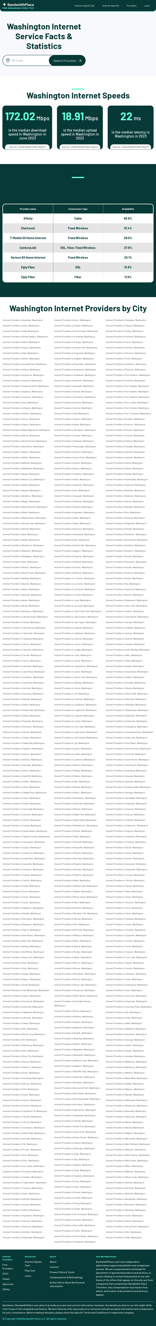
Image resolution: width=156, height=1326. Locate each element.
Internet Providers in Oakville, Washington (73, 1121)
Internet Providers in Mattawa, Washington (74, 858)
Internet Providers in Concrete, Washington (23, 814)
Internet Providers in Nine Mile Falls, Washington (76, 1071)
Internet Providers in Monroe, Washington (73, 968)
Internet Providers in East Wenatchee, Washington (26, 990)
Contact (54, 1266)
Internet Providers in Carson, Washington (22, 660)
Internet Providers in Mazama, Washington (73, 864)
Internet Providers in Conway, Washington (22, 825)
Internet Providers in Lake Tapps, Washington (75, 622)
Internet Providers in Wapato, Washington (125, 1089)
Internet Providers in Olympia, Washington (73, 1164)
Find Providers (7, 1266)
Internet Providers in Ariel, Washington (20, 402)
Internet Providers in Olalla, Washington (72, 1154)
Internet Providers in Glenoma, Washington (22, 1221)
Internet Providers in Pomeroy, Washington (125, 380)
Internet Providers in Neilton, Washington (73, 1044)
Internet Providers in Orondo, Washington (73, 1192)
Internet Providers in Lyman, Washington (73, 748)
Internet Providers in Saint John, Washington (126, 605)
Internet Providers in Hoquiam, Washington (74, 441)
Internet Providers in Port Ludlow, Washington (127, 402)
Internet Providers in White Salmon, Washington (128, 1155)
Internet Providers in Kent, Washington (72, 539)
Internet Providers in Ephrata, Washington (22, 1083)
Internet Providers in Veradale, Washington (125, 1056)
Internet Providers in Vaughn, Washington (125, 1050)
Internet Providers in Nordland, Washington (74, 1082)
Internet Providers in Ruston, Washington (125, 594)
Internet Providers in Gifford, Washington (22, 1210)
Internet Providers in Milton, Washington (72, 940)
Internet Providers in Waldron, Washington (125, 1072)
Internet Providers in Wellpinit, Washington (125, 1133)
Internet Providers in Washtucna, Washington (126, 1105)
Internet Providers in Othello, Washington (73, 1208)
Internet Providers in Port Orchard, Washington (127, 408)
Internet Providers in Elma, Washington (21, 1050)
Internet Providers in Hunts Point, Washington (75, 457)
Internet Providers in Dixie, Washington (20, 962)
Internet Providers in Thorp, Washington (124, 908)
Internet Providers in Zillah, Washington (124, 1237)
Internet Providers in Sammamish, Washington (127, 616)
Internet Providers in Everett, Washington (22, 1100)
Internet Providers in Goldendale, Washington (23, 1237)
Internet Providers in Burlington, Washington (23, 611)
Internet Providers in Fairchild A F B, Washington (25, 1111)
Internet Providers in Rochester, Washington (126, 534)
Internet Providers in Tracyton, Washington (125, 951)
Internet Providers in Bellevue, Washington (22, 463)
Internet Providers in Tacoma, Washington (125, 875)
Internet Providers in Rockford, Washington (125, 545)
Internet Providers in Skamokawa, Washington (127, 710)
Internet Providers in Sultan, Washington (124, 847)
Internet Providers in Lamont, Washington (73, 644)
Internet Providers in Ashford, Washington (22, 413)
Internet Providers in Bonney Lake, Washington (24, 523)
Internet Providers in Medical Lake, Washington (76, 886)
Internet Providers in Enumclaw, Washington (23, 1078)
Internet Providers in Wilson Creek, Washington (127, 1177)
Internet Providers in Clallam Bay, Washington (24, 743)
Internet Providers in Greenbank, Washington (75, 375)
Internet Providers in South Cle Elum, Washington (128, 748)
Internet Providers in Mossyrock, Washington (74, 990)
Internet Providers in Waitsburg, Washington (126, 1067)
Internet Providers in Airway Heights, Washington (25, 336)
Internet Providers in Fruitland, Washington (23, 1188)
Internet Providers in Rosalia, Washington (125, 567)
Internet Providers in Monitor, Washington (73, 962)
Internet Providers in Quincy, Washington (124, 463)
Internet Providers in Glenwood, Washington (23, 1226)
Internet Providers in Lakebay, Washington (73, 627)
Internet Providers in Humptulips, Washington (75, 446)
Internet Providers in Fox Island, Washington (23, 1171)
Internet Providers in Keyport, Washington (73, 550)
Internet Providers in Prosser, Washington (125, 435)
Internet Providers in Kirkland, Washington (73, 561)
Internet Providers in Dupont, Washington (22, 979)
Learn (147, 5)
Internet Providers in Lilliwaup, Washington (74, 682)
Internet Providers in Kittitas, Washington (73, 567)
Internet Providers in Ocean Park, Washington (75, 1132)
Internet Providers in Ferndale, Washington (22, 1138)
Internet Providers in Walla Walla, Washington (127, 1078)
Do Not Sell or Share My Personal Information (67, 1284)
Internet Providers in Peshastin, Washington (126, 364)
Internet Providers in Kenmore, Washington (74, 529)
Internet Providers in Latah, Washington (72, 655)
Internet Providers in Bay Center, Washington (23, 446)
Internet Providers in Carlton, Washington (22, 644)
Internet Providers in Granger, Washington (73, 342)
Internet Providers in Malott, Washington (73, 792)
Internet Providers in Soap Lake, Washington (126, 737)
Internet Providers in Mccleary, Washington (73, 869)
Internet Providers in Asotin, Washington (21, 419)
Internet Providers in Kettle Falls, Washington (75, 545)
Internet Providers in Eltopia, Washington (22, 1061)
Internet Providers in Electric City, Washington (24, 1034)
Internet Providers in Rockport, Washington (126, 550)
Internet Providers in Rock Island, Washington (127, 539)
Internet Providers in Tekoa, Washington (124, 891)
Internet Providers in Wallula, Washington (125, 1083)
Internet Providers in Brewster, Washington (23, 550)
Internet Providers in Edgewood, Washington (23, 1012)
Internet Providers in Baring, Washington (21, 435)
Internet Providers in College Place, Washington (25, 792)
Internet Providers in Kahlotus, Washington (74, 501)
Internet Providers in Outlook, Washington (73, 1219)
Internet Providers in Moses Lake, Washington (75, 984)
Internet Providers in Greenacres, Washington (75, 369)
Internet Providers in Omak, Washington (72, 1170)
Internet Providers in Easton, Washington (22, 995)
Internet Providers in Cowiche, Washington (22, 875)
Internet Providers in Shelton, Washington (125, 677)
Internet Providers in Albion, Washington (21, 342)
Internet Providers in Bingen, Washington (21, 501)
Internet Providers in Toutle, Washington (124, 946)
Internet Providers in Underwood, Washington (127, 984)
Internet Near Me (110, 5)
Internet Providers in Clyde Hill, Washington (22, 776)
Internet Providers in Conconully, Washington (23, 809)
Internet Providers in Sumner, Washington (125, 858)
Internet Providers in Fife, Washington (20, 1144)
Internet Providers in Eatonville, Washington (23, 1006)
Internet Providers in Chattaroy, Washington (23, 693)
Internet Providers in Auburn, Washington (22, 424)
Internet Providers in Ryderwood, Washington (126, 600)
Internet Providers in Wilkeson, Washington (125, 1171)
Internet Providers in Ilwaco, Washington (73, 468)
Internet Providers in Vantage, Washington (125, 1039)
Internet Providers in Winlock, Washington (125, 1182)
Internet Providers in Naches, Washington (73, 1022)
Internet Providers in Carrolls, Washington (22, 655)
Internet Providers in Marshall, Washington (73, 842)
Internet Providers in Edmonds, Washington (23, 1017)
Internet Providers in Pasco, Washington (124, 342)
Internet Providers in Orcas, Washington (72, 1181)
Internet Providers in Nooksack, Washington (74, 1077)
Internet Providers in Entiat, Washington (21, 1072)
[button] (67, 60)
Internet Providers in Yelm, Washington (123, 1232)
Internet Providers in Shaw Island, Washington (127, 671)
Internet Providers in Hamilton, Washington (74, 380)
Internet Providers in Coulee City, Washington (23, 853)
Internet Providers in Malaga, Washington (73, 770)
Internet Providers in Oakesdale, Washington (74, 1115)
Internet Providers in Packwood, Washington (75, 1241)
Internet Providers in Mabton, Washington (73, 765)
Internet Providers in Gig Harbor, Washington (23, 1215)
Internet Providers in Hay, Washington (71, 413)
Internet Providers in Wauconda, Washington (126, 1116)
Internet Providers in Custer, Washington (21, 902)
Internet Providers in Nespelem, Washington (74, 1049)
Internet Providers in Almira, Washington (21, 358)
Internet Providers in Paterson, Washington (126, 353)
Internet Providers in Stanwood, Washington (126, 803)
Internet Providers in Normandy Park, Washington (77, 1088)
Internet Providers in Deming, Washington (22, 946)
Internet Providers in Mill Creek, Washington (74, 930)
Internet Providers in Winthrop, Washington (126, 1188)
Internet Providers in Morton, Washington (73, 979)
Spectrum (8, 1284)
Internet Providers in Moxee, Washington (72, 1011)
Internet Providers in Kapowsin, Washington (74, 512)
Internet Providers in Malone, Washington (73, 787)
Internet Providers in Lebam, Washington (73, 671)
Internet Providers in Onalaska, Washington (74, 1175)
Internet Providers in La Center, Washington (74, 578)
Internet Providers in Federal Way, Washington (24, 1133)
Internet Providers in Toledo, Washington (124, 924)
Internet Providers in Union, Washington (124, 990)
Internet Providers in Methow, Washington (73, 919)
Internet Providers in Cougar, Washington (22, 847)
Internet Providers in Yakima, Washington (125, 1221)
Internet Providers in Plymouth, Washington (126, 369)
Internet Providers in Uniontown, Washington (126, 1001)
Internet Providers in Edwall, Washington (21, 1023)
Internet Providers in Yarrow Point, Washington (127, 1226)
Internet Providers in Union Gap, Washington (126, 995)
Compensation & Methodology (66, 1277)
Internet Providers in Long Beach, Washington (75, 704)
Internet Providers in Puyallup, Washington (125, 446)
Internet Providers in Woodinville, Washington (126, 1199)
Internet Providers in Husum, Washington (73, 463)
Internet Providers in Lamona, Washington (73, 638)
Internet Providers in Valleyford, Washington (126, 1028)
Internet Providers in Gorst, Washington (72, 320)
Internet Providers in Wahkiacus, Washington (126, 1061)
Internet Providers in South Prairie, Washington (127, 759)
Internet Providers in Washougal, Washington (126, 1100)
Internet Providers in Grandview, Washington (74, 336)
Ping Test (30, 1270)
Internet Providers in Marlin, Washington (72, 836)
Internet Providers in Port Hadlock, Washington (127, 397)
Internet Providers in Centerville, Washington (23, 682)
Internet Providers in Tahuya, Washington (125, 886)
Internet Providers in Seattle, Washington (125, 638)
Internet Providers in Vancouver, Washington (126, 1034)
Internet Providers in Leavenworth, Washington (76, 666)
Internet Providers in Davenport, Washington (23, 924)
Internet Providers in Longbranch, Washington (75, 710)
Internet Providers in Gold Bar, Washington (22, 1232)
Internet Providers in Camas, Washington (22, 622)
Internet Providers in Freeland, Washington (22, 1177)
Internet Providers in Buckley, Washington (22, 578)
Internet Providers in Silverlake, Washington (126, 704)
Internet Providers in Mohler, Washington (73, 957)
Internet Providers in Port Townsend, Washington (128, 413)
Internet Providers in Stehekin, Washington (125, 820)
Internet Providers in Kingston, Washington (74, 556)
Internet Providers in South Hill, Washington (126, 754)
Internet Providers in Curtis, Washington (21, 891)
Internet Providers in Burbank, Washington (22, 594)
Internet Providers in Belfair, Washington (21, 457)
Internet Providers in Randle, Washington (124, 474)
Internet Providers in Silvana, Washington (125, 688)
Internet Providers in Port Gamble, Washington (127, 391)
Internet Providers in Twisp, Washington (124, 979)
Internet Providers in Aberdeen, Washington (23, 320)
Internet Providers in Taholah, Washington (125, 880)
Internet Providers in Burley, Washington (21, 605)
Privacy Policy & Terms (62, 1272)
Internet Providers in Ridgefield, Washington (126, 523)
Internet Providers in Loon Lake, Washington (74, 726)
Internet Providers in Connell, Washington (22, 820)
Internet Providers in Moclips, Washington (73, 951)
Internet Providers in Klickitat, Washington (73, 572)
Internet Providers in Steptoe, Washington (125, 831)
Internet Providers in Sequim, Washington (125, 666)
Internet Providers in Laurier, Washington (73, 660)
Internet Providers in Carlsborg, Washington (23, 638)
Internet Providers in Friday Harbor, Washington (25, 1182)
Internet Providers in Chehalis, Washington (22, 699)
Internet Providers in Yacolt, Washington (124, 1215)
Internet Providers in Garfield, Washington (22, 1199)
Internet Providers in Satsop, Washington (125, 622)
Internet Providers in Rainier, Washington (124, 468)
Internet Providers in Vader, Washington (124, 1017)
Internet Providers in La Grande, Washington (74, 589)
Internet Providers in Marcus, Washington (73, 831)
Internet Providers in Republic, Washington (125, 507)
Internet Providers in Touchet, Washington (125, 940)
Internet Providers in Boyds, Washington (21, 539)
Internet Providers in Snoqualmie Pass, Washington (129, 732)
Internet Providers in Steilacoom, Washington (127, 825)
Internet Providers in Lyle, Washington (71, 743)
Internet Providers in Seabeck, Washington (125, 627)
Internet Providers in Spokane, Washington (125, 781)
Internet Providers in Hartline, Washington (73, 402)
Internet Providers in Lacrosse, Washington (74, 605)
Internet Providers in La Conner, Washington (74, 583)
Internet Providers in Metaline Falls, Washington (76, 913)
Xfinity (6, 1289)
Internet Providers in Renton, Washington (125, 501)
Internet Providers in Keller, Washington (72, 518)
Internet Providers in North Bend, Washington (75, 1093)
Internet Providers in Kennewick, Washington (74, 534)
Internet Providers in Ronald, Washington (125, 556)
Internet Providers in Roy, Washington (123, 583)
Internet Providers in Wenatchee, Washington (126, 1138)
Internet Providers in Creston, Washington (22, 880)
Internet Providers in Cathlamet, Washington (23, 677)
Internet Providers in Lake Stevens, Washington (76, 616)
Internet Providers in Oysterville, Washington (74, 1225)
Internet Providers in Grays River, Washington (75, 364)
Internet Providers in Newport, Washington (74, 1066)
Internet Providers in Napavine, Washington (74, 1027)
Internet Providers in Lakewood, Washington (74, 633)
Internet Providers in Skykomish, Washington (126, 715)
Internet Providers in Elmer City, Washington (23, 1056)
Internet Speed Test (85, 5)
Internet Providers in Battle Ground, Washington (25, 441)
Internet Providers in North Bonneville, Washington (77, 1099)
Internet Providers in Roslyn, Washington (124, 578)
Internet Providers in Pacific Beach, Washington (76, 1236)
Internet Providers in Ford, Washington (20, 1155)
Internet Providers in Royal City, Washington (126, 589)
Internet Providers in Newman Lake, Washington (76, 1060)
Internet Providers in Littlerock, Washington (74, 699)
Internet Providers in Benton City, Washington (24, 479)
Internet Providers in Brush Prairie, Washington (24, 572)
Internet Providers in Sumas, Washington (125, 853)
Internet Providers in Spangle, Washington (125, 776)
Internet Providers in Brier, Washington (20, 561)
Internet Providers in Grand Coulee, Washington (76, 331)
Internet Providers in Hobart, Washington (73, 419)
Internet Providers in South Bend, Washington (127, 743)
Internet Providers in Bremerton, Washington (23, 545)
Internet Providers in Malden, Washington (73, 776)
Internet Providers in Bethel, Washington (21, 485)
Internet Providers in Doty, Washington (20, 968)
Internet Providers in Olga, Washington (72, 1159)
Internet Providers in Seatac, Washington (125, 633)
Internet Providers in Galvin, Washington (21, 1193)
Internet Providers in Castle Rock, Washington (24, 671)
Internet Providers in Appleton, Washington (23, 391)
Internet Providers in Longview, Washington (74, 715)
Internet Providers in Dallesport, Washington (23, 908)
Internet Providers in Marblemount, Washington (76, 825)
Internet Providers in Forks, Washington (21, 1160)
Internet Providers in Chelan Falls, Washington (24, 710)
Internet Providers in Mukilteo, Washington (73, 1016)
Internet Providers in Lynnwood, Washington (74, 759)
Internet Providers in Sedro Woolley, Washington (128, 649)
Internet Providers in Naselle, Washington (73, 1033)
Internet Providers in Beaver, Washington (22, 452)
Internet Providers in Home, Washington (72, 424)
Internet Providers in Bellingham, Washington (23, 468)
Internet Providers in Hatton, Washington (73, 408)
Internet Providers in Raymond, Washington (126, 485)
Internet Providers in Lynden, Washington (73, 754)
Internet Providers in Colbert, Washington (22, 781)
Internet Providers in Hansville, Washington (74, 386)
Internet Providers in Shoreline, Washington (126, 682)
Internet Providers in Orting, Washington (72, 1203)
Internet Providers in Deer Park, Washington (23, 940)
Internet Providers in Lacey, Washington (72, 600)
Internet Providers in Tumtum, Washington (125, 968)
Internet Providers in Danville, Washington (22, 913)
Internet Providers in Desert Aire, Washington (23, 957)
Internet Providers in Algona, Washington (22, 347)
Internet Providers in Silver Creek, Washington (127, 693)
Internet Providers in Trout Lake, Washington (126, 957)
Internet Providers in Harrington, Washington (75, 397)
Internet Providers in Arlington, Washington (23, 408)
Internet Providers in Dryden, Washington (21, 973)
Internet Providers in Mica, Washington (72, 924)
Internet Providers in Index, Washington (72, 479)
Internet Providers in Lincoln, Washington (73, 688)
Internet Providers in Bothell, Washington (22, 529)
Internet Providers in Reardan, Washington (125, 490)
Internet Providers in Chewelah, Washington (23, 721)
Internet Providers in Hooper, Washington (73, 435)
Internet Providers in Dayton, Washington (22, 930)
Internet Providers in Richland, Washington (125, 518)
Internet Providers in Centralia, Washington (23, 688)
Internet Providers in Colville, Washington (22, 803)
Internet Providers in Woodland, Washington (126, 1204)
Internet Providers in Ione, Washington (71, 490)
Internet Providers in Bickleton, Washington (23, 496)
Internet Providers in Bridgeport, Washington (23, 556)
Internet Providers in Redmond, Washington (126, 496)
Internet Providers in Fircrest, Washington (22, 1149)
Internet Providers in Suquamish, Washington (126, 869)
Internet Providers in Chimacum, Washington (23, 726)
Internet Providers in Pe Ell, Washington (124, 358)
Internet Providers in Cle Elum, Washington (22, 759)
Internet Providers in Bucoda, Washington (22, 583)
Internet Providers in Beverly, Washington (22, 490)
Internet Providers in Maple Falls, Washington (75, 814)
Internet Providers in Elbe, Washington (20, 1028)
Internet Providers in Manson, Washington (73, 809)
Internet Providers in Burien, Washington (21, 600)
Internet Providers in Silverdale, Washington (126, 699)
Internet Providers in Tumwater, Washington (126, 973)
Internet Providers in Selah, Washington (124, 660)
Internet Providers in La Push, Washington (73, 594)
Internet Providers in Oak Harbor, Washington (75, 1110)
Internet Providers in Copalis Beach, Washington (25, 831)
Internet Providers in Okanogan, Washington (74, 1148)
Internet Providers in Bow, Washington (20, 534)
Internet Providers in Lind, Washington (72, 693)
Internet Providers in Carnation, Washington (23, 649)
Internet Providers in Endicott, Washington (22, 1067)
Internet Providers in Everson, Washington (22, 1105)
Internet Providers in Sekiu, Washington (124, 655)
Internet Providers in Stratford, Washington (126, 842)
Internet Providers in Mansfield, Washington (74, 803)
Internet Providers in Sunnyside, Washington (126, 864)
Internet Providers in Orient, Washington (72, 1186)
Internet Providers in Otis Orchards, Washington (76, 1214)
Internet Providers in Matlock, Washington (73, 853)
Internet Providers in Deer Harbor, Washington (24, 935)
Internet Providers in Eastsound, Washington (23, 1001)
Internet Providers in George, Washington (22, 1204)
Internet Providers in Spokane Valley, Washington (128, 787)
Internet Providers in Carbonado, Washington (24, 633)
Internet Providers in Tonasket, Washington (126, 930)
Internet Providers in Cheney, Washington (22, 715)
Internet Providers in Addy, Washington (21, 331)
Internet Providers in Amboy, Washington (21, 369)
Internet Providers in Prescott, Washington (125, 424)
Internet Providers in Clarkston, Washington (23, 748)
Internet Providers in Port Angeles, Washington (127, 386)
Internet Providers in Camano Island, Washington (25, 616)
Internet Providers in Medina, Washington (73, 891)
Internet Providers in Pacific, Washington (73, 1230)
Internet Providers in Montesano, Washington (75, 973)
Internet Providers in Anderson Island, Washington (26, 386)
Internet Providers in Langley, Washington (73, 649)
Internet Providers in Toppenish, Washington (126, 935)
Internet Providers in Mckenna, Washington (74, 875)
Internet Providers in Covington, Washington (23, 869)
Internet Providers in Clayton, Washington (22, 754)
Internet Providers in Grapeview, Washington (74, 353)
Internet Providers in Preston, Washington (125, 430)
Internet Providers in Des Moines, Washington (23, 951)
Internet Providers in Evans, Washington (21, 1094)
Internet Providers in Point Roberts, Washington (128, 375)
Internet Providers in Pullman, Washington (125, 441)
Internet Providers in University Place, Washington (129, 1006)
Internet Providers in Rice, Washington (123, 512)
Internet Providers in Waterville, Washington (126, 1111)
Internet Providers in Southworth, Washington (127, 765)
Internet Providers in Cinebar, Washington (22, 737)
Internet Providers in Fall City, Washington (22, 1122)
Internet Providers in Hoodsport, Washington (75, 430)
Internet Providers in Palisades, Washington (126, 320)
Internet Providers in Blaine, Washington (21, 512)
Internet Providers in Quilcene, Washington (125, 452)
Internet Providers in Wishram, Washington (125, 1193)
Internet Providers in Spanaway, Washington (126, 770)
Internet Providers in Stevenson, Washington (126, 836)
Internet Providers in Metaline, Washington (73, 908)
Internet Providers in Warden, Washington (125, 1094)
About (53, 1261)
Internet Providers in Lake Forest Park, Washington (78, 611)
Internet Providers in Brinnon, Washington (22, 567)
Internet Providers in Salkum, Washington (125, 611)
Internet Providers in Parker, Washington (124, 331)
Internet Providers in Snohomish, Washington (126, 721)
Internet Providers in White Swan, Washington (127, 1160)
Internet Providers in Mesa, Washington (72, 902)
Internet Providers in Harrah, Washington (73, 391)
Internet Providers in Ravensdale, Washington (127, 479)
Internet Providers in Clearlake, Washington (23, 765)
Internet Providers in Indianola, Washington (74, 485)
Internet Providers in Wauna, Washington (124, 1122)
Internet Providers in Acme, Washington (21, 325)
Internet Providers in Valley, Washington (124, 1023)
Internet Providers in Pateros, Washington (125, 347)
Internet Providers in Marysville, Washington (74, 847)
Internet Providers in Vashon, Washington (125, 1045)
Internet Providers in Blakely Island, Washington (24, 518)
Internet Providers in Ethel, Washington (21, 1089)
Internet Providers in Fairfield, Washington (22, 1116)
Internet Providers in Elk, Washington (20, 1039)
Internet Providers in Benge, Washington (21, 474)
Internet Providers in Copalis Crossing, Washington (26, 836)
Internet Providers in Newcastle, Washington (74, 1055)
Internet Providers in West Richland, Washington (128, 1144)
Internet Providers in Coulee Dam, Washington (24, 858)
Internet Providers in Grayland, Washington (74, 358)
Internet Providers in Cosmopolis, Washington (24, 842)
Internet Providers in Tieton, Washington (124, 913)
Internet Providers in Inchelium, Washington (74, 474)
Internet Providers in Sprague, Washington (125, 792)
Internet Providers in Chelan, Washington (21, 704)
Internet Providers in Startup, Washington (125, 814)
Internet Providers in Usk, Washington (123, 1012)
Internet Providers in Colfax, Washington (21, 787)
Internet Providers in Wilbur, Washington (124, 1166)
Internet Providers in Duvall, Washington (21, 984)
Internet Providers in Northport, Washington (74, 1104)
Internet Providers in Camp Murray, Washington (24, 627)
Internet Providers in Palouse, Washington (125, 325)
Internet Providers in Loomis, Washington (73, 721)
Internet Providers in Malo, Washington (72, 781)
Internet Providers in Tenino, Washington (124, 897)
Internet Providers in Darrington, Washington (23, 919)
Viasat (6, 1278)
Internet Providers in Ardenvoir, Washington (23, 397)
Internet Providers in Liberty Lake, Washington (75, 677)
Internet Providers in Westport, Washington (126, 1149)
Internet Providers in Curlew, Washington (21, 886)
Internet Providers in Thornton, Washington (126, 902)
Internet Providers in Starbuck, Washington (126, 809)
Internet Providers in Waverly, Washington (125, 1127)
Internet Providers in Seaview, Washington (125, 644)
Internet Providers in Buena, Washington (21, 589)
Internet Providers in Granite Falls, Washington (75, 347)
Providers (131, 5)
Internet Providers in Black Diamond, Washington (25, 507)
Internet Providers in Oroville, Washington (73, 1197)
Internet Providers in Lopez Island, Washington (75, 732)
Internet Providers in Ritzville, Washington (125, 529)
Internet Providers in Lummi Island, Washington (76, 737)
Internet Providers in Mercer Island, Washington (76, 897)
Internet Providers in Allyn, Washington (20, 353)
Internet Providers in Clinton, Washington (22, 770)
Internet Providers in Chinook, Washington (22, 732)
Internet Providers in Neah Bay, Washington (74, 1038)
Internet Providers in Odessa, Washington (73, 1143)
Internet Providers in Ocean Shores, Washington (76, 1137)
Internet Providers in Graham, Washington (73, 325)
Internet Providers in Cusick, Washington (21, 897)
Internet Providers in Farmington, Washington (24, 1127)
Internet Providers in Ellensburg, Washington (23, 1045)
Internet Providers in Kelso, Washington (72, 523)
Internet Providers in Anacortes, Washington (23, 375)
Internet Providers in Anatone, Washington (22, 380)
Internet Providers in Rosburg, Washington (125, 572)
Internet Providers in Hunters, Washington (73, 452)
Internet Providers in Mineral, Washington (73, 946)
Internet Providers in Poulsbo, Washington (125, 419)
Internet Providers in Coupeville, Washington (23, 864)
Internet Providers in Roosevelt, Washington (126, 561)
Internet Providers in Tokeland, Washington (125, 919)
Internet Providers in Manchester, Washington (75, 798)
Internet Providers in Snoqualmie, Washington (127, 726)
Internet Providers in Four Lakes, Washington (23, 1166)
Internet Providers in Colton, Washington (21, 798)
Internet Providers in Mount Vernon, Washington (76, 995)
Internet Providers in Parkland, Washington (125, 336)
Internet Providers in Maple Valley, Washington (75, 820)
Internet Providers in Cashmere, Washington (23, 666)
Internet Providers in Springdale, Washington (126, 798)
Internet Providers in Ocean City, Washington (74, 1126)
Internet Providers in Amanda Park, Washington (25, 364)
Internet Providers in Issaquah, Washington (74, 496)
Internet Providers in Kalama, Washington (73, 507)
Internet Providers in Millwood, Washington (74, 935)
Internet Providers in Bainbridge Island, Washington (26, 430)
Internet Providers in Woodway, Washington (126, 1210)
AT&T (5, 1273)
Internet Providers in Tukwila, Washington (125, 962)
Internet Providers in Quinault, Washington (125, 457)
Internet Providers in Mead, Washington (72, 880)
